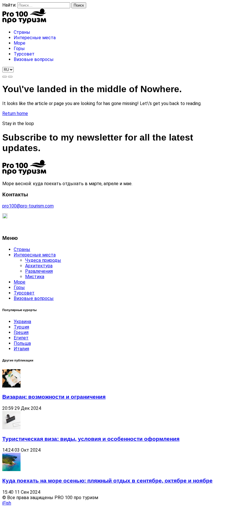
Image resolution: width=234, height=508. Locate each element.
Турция (21, 327)
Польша (22, 343)
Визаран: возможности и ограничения (54, 397)
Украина (22, 321)
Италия (21, 348)
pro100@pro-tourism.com (28, 206)
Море (19, 282)
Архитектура (39, 265)
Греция (21, 332)
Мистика (34, 276)
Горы (19, 287)
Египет (21, 338)
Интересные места (35, 255)
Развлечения (39, 271)
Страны (22, 249)
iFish (6, 503)
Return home (15, 113)
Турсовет (24, 293)
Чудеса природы (43, 260)
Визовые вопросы (34, 298)
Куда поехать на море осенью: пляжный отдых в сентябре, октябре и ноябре (107, 481)
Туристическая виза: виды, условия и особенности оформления (90, 439)
